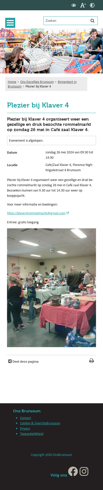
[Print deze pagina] (91, 361)
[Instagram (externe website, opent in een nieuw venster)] (84, 475)
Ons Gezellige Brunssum (37, 81)
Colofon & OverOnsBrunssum (40, 423)
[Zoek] (92, 20)
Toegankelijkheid (31, 433)
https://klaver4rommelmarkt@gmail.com (36, 213)
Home (12, 81)
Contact (25, 418)
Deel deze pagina (25, 361)
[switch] (74, 5)
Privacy (25, 428)
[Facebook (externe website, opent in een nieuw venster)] (73, 475)
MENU (10, 23)
